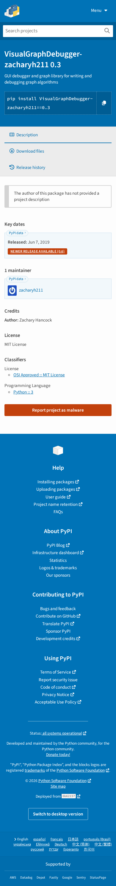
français (57, 839)
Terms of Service (55, 672)
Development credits (55, 638)
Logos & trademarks (58, 567)
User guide (56, 497)
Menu (96, 10)
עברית (53, 849)
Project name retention (56, 504)
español (39, 839)
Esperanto (71, 849)
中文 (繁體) (103, 844)
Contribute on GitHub (56, 616)
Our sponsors (58, 575)
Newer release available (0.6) (37, 251)
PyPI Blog (56, 545)
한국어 (89, 849)
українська (22, 844)
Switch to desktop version (58, 814)
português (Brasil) (97, 839)
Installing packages (55, 482)
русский (37, 849)
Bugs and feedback (58, 608)
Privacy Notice (55, 694)
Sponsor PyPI (58, 631)
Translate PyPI (55, 623)
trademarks (35, 770)
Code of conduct (55, 687)
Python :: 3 (23, 392)
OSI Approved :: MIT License (39, 375)
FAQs (58, 511)
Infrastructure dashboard (55, 552)
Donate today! (58, 754)
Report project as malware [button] (58, 410)
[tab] (58, 135)
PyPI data (16, 233)
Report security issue (58, 680)
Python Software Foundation (81, 770)
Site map (58, 786)
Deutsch (61, 844)
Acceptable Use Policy (55, 702)
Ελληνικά (43, 844)
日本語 (73, 839)
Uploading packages (55, 489)
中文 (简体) (81, 844)
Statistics (58, 560)
